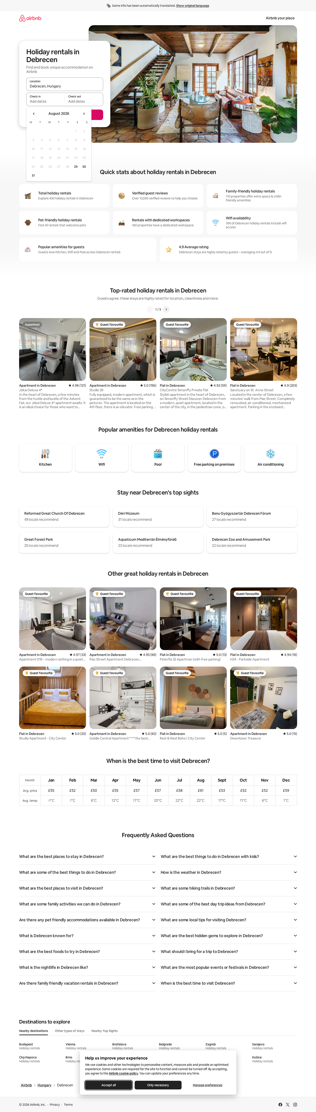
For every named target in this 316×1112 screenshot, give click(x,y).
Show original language (192, 6)
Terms (68, 1105)
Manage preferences (207, 1085)
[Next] (166, 309)
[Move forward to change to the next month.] (84, 113)
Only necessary (158, 1085)
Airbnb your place (280, 18)
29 (76, 167)
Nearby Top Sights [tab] (104, 1031)
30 (84, 167)
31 (33, 175)
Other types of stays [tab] (69, 1031)
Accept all (108, 1085)
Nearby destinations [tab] (33, 1031)
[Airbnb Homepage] (30, 18)
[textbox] (45, 101)
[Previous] (150, 309)
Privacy (55, 1105)
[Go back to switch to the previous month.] (34, 113)
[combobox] (65, 86)
